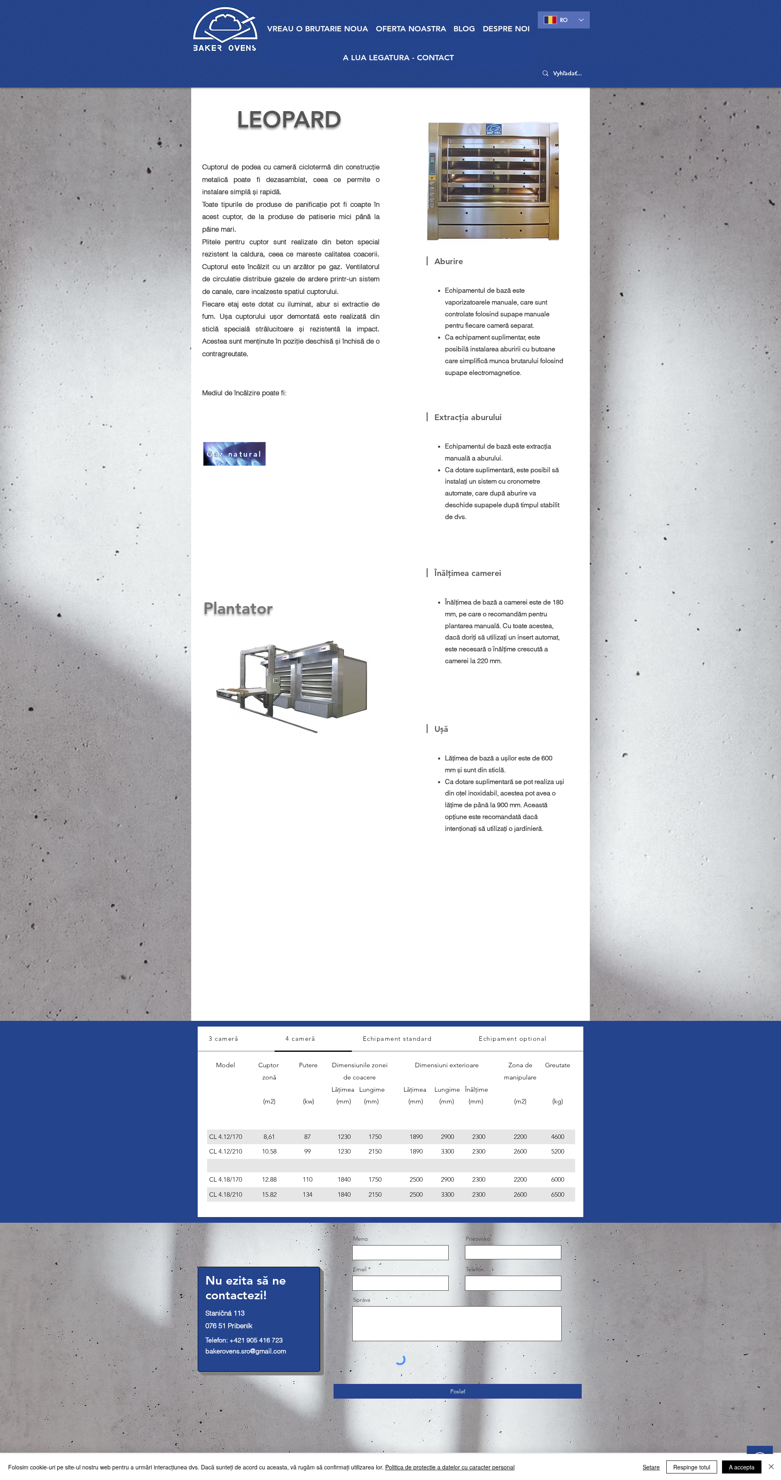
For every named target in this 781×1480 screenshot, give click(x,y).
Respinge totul (691, 1467)
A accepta (742, 1467)
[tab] (236, 1039)
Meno (360, 1238)
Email (360, 1269)
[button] (411, 28)
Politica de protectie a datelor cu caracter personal (450, 1467)
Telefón (475, 1269)
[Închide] (771, 1466)
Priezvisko (478, 1238)
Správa (361, 1300)
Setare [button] (651, 1467)
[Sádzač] (290, 685)
